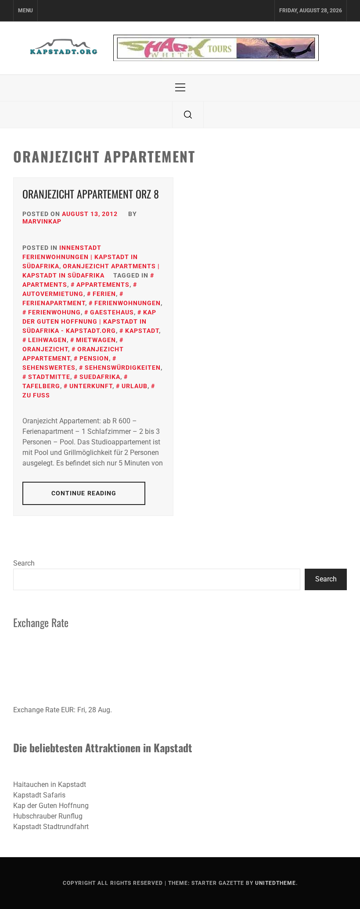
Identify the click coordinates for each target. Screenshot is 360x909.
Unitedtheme (275, 883)
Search (24, 563)
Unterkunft (90, 386)
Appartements (103, 284)
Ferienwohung (54, 312)
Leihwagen (47, 339)
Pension (94, 358)
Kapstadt (142, 330)
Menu (25, 10)
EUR (67, 710)
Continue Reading (84, 493)
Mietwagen (96, 339)
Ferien (104, 293)
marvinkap (41, 221)
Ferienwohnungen (127, 303)
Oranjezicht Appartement (73, 354)
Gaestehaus (112, 312)
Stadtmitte (49, 376)
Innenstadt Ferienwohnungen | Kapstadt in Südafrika (80, 257)
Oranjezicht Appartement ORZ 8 (90, 194)
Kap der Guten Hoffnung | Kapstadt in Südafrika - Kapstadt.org (89, 321)
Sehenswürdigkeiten (123, 367)
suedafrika (99, 376)
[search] (188, 114)
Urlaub (135, 386)
